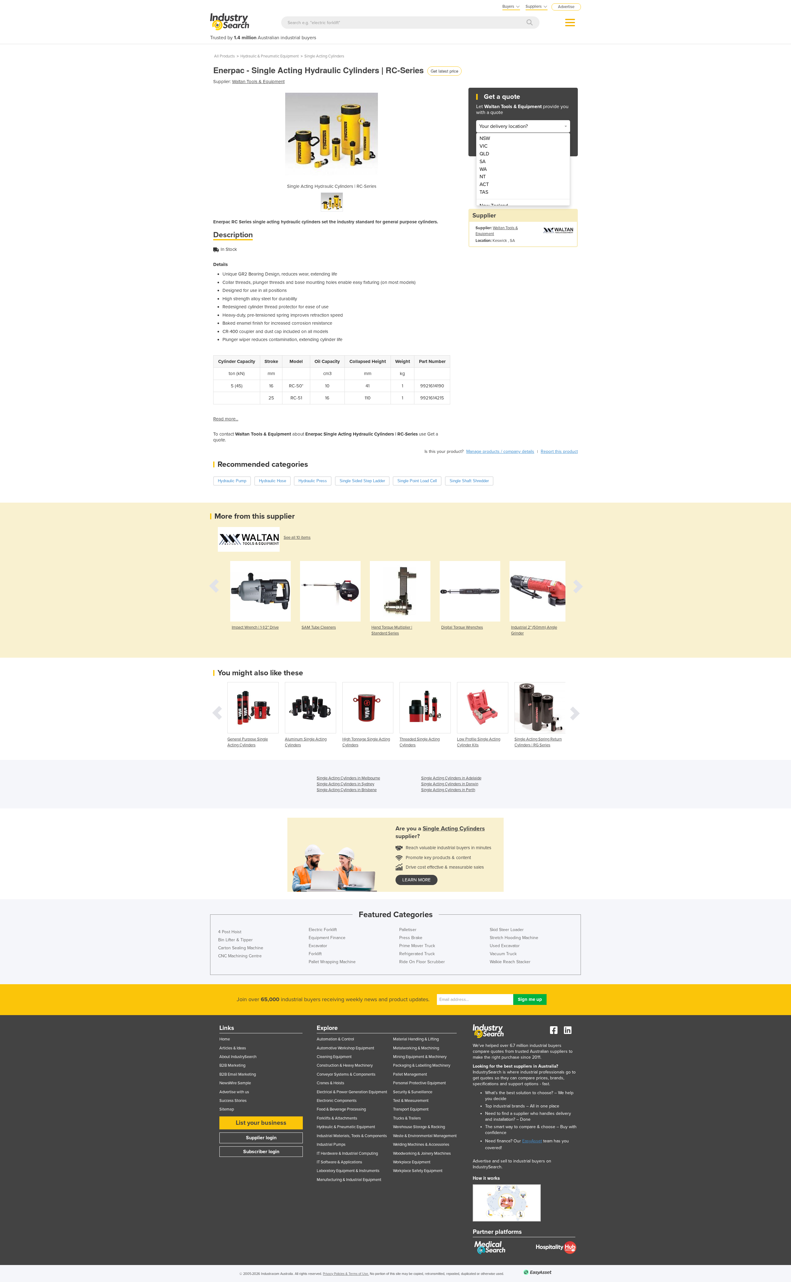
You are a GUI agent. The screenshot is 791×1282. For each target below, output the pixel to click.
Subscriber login (261, 1152)
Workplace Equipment (411, 1162)
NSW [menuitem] (485, 138)
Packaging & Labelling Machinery (421, 1065)
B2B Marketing (232, 1065)
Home (224, 1039)
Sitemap (226, 1109)
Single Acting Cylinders (324, 56)
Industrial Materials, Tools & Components (352, 1135)
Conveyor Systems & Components (346, 1074)
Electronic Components (337, 1100)
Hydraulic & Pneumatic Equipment (269, 56)
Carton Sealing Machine (240, 948)
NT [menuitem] (483, 177)
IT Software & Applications (339, 1162)
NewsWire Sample (235, 1083)
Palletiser (408, 929)
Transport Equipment (411, 1109)
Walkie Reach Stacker (510, 961)
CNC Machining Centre (240, 956)
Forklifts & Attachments (337, 1118)
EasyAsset (532, 1141)
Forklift (315, 953)
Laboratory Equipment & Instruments (348, 1170)
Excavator (318, 945)
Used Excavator (505, 945)
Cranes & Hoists (330, 1083)
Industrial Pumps (331, 1144)
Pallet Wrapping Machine (332, 961)
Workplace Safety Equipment (417, 1170)
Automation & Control (335, 1039)
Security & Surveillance (412, 1092)
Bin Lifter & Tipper (235, 940)
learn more (416, 880)
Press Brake (410, 937)
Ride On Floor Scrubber (422, 961)
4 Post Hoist (229, 931)
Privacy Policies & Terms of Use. (346, 1274)
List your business (261, 1123)
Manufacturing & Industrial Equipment (349, 1179)
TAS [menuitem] (484, 192)
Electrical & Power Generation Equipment (352, 1092)
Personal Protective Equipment (419, 1083)
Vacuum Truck (503, 953)
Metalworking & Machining (416, 1048)
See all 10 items (297, 537)
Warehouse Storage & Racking (419, 1126)
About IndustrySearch (237, 1056)
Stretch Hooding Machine (514, 937)
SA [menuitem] (483, 161)
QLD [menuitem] (484, 154)
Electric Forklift (323, 929)
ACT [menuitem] (484, 184)
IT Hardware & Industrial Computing (347, 1153)
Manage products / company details (500, 451)
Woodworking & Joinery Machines (422, 1153)
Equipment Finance (327, 937)
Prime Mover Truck (417, 945)
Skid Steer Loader (507, 929)
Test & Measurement (411, 1100)
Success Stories (233, 1100)
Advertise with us (234, 1092)
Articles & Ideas (232, 1048)
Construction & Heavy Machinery (345, 1065)
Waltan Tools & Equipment (258, 81)
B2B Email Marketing (237, 1074)
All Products (224, 56)
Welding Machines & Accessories (421, 1144)
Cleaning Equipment (334, 1056)
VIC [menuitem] (484, 146)
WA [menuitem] (483, 169)
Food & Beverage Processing (341, 1109)
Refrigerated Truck (417, 953)
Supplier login (261, 1138)
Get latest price (444, 71)
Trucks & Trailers (407, 1118)
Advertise (566, 6)
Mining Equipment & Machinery (419, 1056)
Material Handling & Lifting (416, 1039)
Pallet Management (410, 1074)
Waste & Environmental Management (425, 1135)
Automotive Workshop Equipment (345, 1048)
